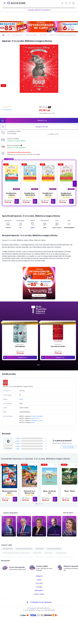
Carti (33, 422)
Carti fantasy (48, 553)
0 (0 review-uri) (7, 109)
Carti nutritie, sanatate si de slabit (12, 557)
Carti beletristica (7, 548)
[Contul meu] (62, 3)
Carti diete (29, 557)
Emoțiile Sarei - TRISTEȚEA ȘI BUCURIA (29, 195)
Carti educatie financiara (65, 557)
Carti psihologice (61, 553)
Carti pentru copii (36, 420)
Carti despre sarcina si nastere (45, 557)
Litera (32, 227)
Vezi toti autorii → (69, 513)
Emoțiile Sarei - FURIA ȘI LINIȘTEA (11, 195)
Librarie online (3, 35)
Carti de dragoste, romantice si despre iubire (16, 553)
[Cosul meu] (73, 3)
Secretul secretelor (58, 346)
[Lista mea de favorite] (70, 3)
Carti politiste (37, 553)
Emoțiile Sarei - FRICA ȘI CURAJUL (48, 195)
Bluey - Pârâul (69, 491)
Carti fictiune (39, 548)
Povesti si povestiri (37, 416)
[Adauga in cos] (16, 201)
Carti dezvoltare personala (24, 548)
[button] (75, 184)
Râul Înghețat (20, 346)
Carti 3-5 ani (35, 418)
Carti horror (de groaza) (54, 548)
